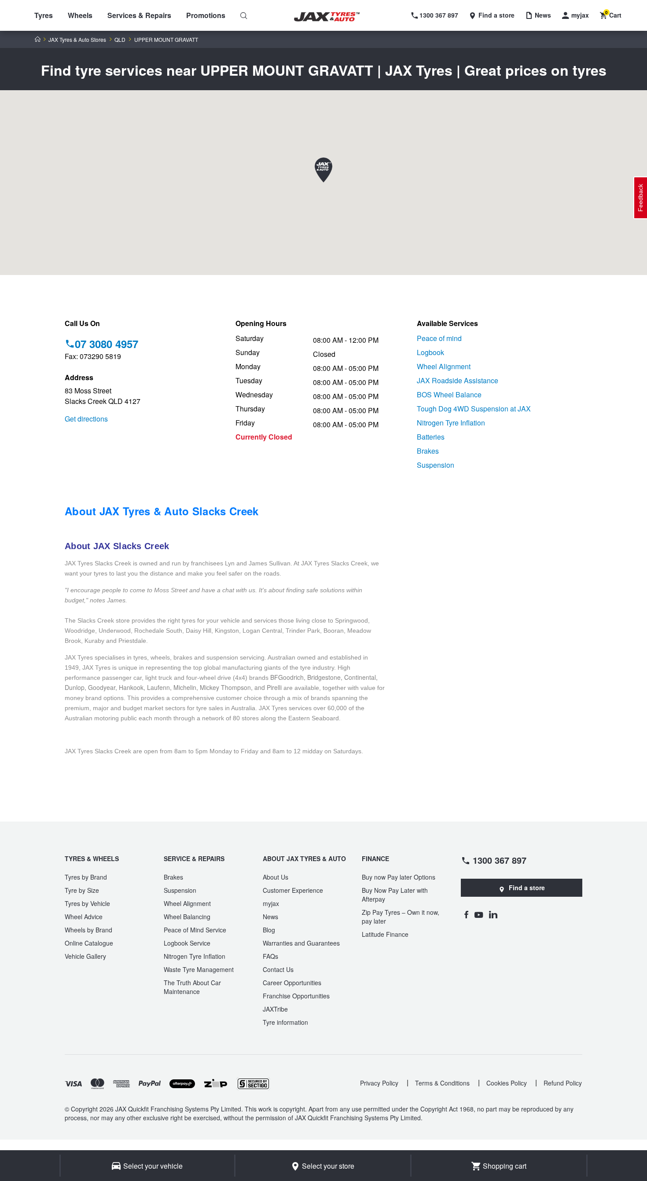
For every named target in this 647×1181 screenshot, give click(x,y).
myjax (271, 903)
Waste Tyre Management (199, 969)
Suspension (435, 465)
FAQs (270, 956)
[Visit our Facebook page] (466, 914)
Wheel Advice (84, 916)
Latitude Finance (385, 934)
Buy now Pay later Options (398, 877)
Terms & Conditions (442, 1082)
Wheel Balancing (187, 916)
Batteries (431, 437)
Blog (269, 929)
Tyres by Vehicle (87, 903)
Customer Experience (293, 890)
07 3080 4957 (106, 343)
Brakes (428, 451)
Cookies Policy (506, 1082)
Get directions (86, 419)
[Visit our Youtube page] (478, 914)
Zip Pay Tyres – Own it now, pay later (400, 916)
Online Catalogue (89, 943)
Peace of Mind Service (195, 929)
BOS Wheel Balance (449, 394)
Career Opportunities (292, 982)
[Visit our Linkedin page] (493, 914)
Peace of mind (439, 338)
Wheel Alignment (444, 366)
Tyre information (285, 1022)
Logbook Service (187, 943)
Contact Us (278, 969)
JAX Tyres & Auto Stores (77, 39)
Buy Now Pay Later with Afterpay (395, 894)
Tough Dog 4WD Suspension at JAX (474, 408)
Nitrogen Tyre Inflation (451, 423)
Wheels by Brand (88, 929)
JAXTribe (275, 1009)
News (270, 916)
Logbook (430, 352)
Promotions (205, 15)
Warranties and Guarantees (301, 943)
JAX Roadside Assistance (457, 380)
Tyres (43, 15)
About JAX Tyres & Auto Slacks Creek (162, 510)
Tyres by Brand (86, 877)
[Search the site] (244, 15)
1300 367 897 (499, 860)
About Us (275, 877)
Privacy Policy (379, 1082)
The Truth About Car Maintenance (192, 987)
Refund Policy (563, 1082)
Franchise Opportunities (296, 995)
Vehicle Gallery (85, 956)
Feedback (640, 198)
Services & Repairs (139, 15)
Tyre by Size (82, 890)
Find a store (527, 887)
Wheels (80, 15)
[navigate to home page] (333, 17)
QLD (119, 39)
